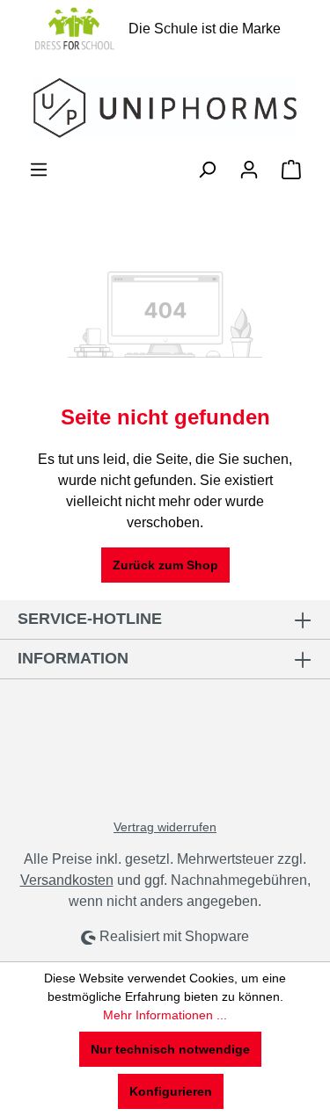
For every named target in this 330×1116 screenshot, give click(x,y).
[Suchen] (207, 169)
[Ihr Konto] (249, 169)
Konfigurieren (170, 1091)
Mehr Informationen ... (165, 1015)
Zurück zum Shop (165, 565)
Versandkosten (67, 880)
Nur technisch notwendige (170, 1049)
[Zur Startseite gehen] (165, 108)
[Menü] (39, 169)
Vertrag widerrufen (165, 827)
